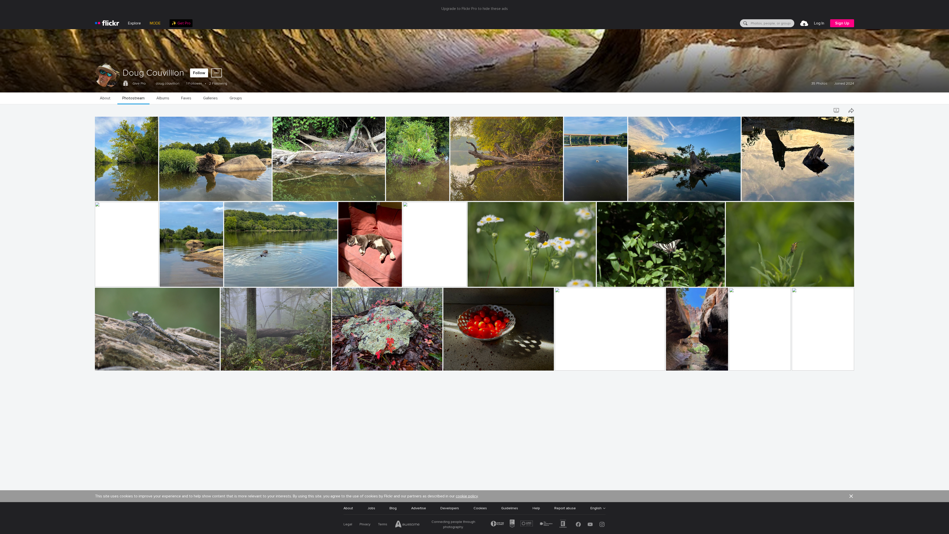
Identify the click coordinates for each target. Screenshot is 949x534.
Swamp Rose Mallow (404, 193)
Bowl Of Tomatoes (460, 363)
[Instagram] (602, 524)
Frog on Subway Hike (811, 363)
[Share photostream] (851, 110)
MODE (155, 23)
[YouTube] (590, 524)
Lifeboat (103, 279)
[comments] (154, 197)
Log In (819, 23)
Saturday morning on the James (477, 193)
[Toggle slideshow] (836, 110)
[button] (146, 197)
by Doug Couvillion (108, 197)
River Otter (235, 279)
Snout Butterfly (482, 279)
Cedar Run (413, 279)
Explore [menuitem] (134, 23)
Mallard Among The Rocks (182, 279)
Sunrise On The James (575, 363)
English (596, 508)
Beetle (733, 279)
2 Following (218, 83)
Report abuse (565, 508)
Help (536, 508)
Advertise (418, 508)
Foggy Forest (233, 363)
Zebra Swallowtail (613, 279)
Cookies (480, 508)
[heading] (107, 23)
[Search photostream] (822, 110)
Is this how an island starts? (183, 193)
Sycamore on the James (116, 193)
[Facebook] (578, 524)
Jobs (371, 508)
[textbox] (772, 23)
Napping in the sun (355, 279)
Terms (382, 524)
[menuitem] (181, 23)
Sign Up (842, 23)
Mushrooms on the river (294, 193)
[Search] (745, 23)
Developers (449, 508)
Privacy (365, 524)
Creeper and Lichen (349, 363)
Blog (393, 508)
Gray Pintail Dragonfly (114, 363)
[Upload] (804, 23)
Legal (348, 524)
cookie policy (467, 496)
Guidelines (509, 508)
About (348, 508)
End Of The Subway (747, 363)
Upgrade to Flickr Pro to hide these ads (474, 8)
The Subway (678, 363)
